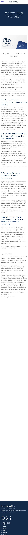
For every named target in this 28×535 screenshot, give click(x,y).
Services (4, 530)
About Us (4, 526)
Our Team (5, 528)
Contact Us (5, 534)
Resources (5, 532)
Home (4, 524)
